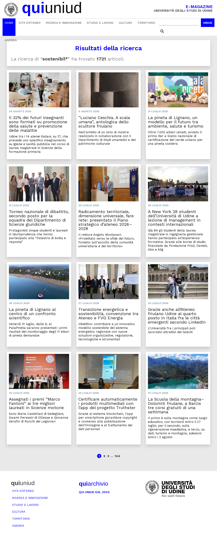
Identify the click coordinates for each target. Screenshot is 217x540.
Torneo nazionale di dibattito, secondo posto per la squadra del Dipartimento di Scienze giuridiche (39, 218)
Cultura (125, 22)
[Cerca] (162, 31)
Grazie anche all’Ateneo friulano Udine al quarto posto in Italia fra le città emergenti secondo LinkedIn (177, 316)
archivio (93, 483)
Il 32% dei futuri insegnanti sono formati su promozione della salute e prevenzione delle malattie (38, 124)
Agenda (11, 40)
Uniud (207, 22)
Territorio (146, 22)
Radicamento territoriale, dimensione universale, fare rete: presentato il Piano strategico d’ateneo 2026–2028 (106, 220)
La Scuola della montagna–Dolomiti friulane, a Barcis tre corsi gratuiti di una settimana (176, 405)
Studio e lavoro (100, 22)
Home (9, 22)
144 (117, 456)
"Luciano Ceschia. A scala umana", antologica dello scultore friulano (104, 122)
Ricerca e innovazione (64, 22)
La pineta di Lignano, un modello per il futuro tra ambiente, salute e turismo (175, 122)
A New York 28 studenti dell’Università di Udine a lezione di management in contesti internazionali (174, 218)
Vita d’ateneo (29, 22)
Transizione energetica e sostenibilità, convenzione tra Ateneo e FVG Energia (108, 313)
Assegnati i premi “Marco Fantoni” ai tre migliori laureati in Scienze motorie (36, 403)
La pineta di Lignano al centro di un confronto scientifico (32, 313)
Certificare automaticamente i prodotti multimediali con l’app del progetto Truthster (107, 403)
